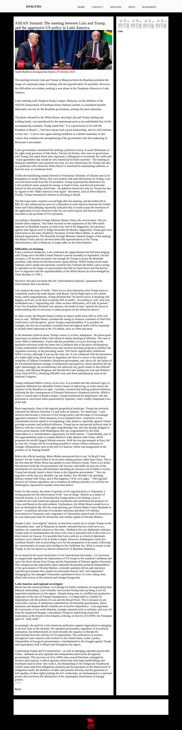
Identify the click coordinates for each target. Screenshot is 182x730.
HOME (81, 7)
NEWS (131, 7)
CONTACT (97, 7)
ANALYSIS (115, 7)
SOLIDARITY (149, 7)
